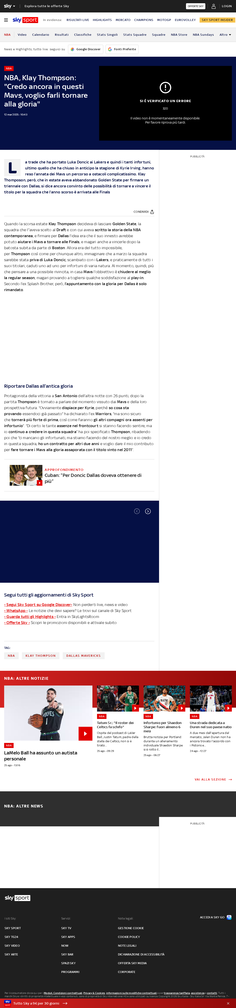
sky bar (67, 954)
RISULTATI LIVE (78, 20)
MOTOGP (164, 20)
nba (11, 655)
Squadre (158, 34)
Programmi (70, 972)
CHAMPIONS (143, 20)
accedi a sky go (212, 917)
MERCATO (123, 20)
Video (22, 34)
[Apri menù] (6, 20)
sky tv (66, 928)
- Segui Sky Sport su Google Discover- (38, 604)
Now (65, 945)
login (227, 6)
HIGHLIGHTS (102, 20)
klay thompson (41, 655)
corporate (126, 972)
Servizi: (66, 918)
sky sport (13, 928)
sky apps (68, 937)
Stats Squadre (135, 34)
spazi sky (68, 963)
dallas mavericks (83, 655)
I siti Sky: (10, 918)
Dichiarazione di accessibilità (141, 954)
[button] (148, 511)
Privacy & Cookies (94, 993)
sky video (12, 945)
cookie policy (129, 937)
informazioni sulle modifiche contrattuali (131, 993)
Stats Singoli (107, 34)
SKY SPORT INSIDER (217, 20)
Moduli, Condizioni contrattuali (63, 993)
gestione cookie (131, 928)
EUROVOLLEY (185, 20)
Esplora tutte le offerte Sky (47, 6)
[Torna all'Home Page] (25, 20)
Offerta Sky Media (132, 963)
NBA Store (179, 34)
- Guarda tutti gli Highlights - (30, 616)
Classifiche (82, 34)
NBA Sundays (203, 34)
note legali (127, 945)
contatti (212, 993)
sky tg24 (11, 937)
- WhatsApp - (16, 610)
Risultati (62, 34)
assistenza (197, 993)
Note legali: (125, 918)
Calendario (40, 34)
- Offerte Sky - (17, 622)
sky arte (11, 954)
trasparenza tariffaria (177, 993)
